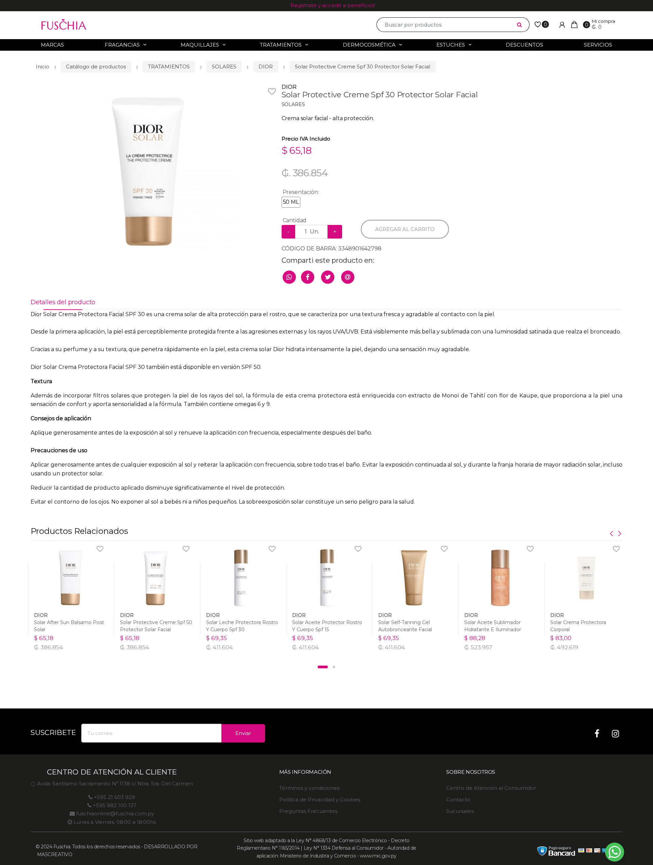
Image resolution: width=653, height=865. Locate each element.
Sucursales (460, 811)
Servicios (598, 45)
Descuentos (524, 45)
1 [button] (323, 667)
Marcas (52, 45)
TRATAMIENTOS (169, 66)
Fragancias (122, 45)
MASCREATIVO (54, 854)
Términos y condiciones (309, 788)
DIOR (265, 66)
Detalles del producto (63, 302)
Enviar (243, 733)
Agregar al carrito (405, 229)
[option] (151, 171)
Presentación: (301, 192)
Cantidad (295, 220)
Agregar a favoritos (255, 87)
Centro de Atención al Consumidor (491, 788)
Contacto (458, 799)
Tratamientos (281, 45)
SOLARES (224, 66)
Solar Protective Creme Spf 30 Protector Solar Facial (362, 66)
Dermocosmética (369, 45)
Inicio (42, 66)
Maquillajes (200, 45)
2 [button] (334, 667)
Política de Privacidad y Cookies (319, 799)
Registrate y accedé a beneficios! (332, 5)
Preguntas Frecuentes (308, 811)
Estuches (450, 45)
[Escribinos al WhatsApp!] (614, 853)
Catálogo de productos (96, 66)
